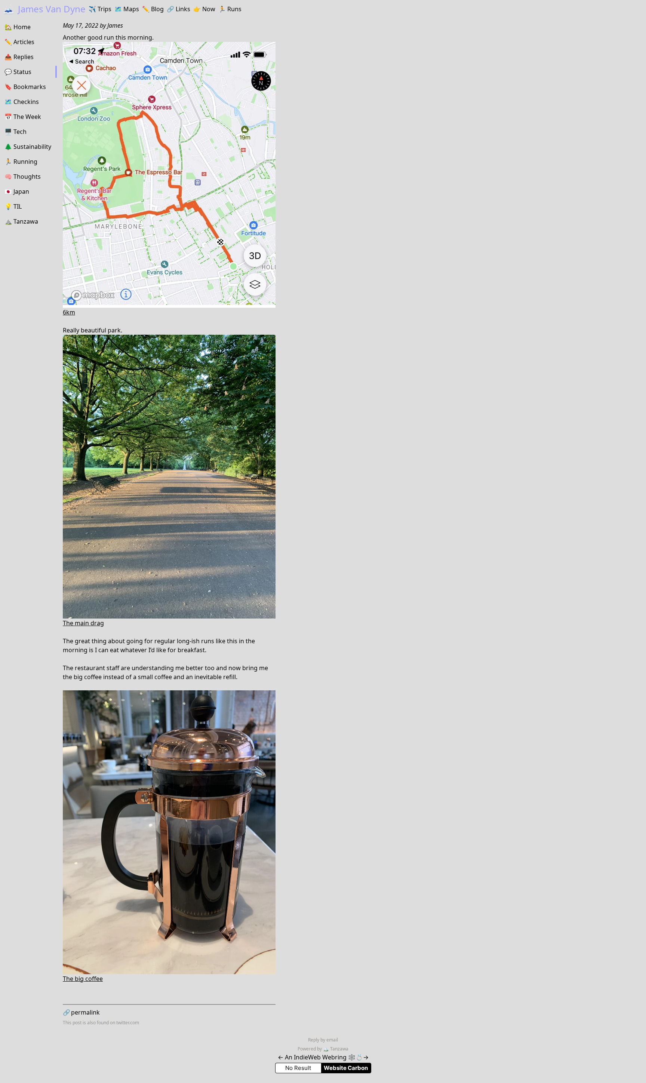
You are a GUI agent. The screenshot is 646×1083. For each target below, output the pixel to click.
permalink (81, 1012)
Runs (230, 9)
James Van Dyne (44, 9)
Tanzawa (335, 1049)
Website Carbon (346, 1067)
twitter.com (127, 1022)
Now (204, 9)
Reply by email (323, 1040)
